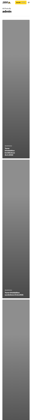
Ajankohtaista (8, 145)
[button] (29, 2)
